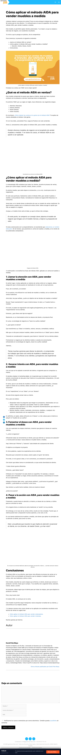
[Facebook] (26, 738)
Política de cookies (37, 747)
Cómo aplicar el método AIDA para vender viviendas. (25, 616)
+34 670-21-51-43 (41, 741)
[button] (55, 2)
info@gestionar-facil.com (28, 741)
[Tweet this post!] (4, 420)
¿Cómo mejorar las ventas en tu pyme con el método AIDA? (32, 115)
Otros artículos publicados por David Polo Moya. (45, 666)
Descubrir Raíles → (53, 751)
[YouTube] (33, 738)
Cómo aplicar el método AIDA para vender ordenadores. (26, 614)
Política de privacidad (24, 747)
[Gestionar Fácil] (4, 2)
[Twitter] (30, 738)
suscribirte (53, 720)
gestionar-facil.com (13, 744)
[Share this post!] (4, 418)
